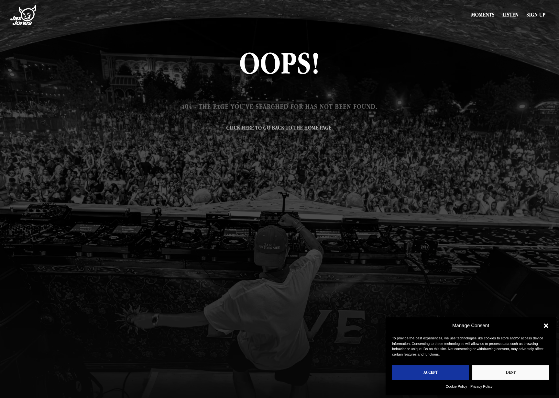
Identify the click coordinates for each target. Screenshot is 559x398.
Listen (510, 15)
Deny (511, 372)
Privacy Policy (481, 387)
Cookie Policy (456, 387)
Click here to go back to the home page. (279, 128)
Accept (431, 372)
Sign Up (535, 15)
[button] (546, 326)
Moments (483, 15)
